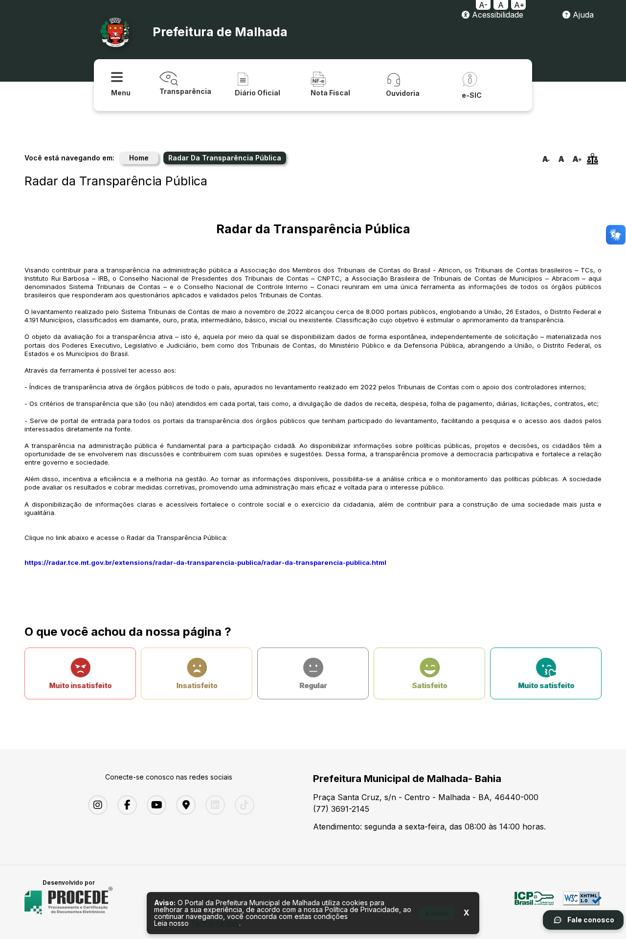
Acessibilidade (496, 15)
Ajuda (582, 15)
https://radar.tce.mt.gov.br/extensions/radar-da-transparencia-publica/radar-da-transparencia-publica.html (205, 562)
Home (139, 158)
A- (483, 5)
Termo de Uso (215, 923)
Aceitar (436, 913)
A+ (519, 5)
